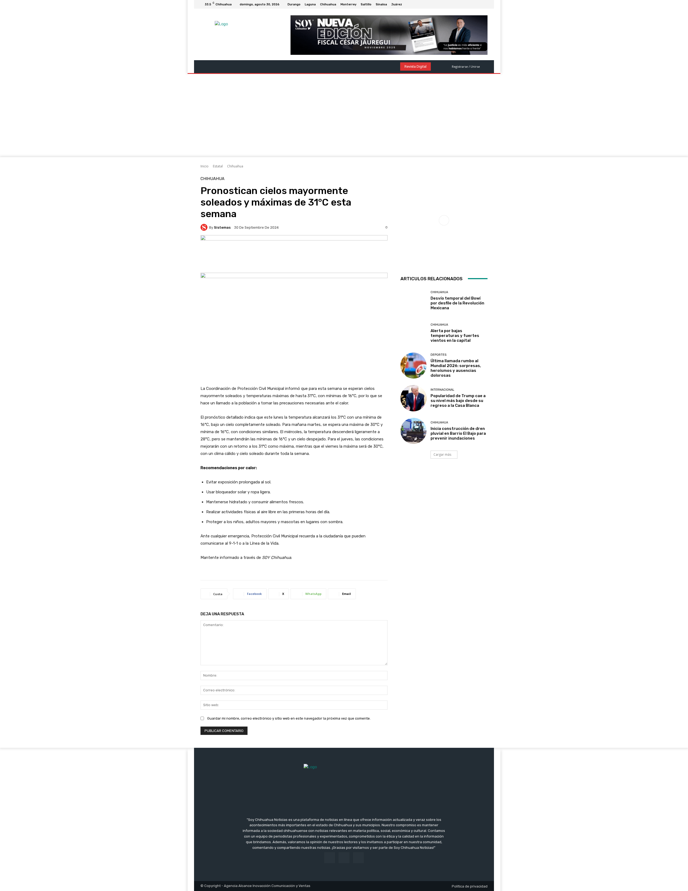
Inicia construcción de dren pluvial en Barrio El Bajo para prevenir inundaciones (458, 433)
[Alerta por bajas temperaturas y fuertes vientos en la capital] (413, 333)
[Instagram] (478, 4)
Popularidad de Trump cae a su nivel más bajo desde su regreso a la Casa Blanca (458, 400)
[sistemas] (204, 227)
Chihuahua (235, 166)
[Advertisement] (344, 117)
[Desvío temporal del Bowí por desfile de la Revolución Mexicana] (413, 301)
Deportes (438, 354)
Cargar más (442, 454)
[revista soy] (294, 253)
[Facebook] (471, 4)
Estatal (218, 166)
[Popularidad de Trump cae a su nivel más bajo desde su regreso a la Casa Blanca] (413, 398)
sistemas (222, 227)
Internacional (442, 389)
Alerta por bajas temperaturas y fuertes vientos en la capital (455, 335)
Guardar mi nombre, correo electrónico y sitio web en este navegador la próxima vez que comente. (289, 718)
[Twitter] (484, 4)
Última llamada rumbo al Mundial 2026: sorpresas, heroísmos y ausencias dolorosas (456, 368)
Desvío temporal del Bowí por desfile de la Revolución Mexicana (457, 303)
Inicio (204, 166)
